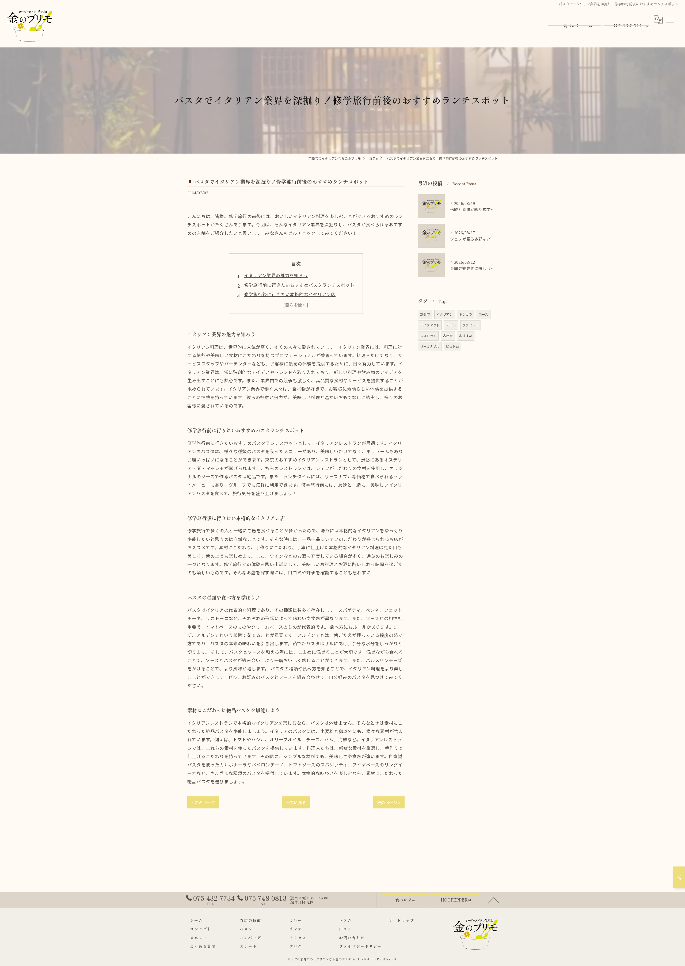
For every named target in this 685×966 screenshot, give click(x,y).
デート (451, 325)
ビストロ (452, 346)
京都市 (425, 314)
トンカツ (465, 314)
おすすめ (465, 335)
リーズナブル (429, 346)
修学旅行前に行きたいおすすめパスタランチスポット (299, 285)
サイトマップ (401, 920)
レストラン (428, 335)
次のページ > (389, 802)
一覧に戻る (296, 802)
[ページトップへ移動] (493, 900)
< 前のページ (203, 802)
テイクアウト (430, 325)
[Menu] (670, 19)
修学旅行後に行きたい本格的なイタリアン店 (290, 294)
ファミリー (470, 325)
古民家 (448, 335)
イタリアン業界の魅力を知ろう (276, 275)
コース (483, 314)
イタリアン (444, 314)
